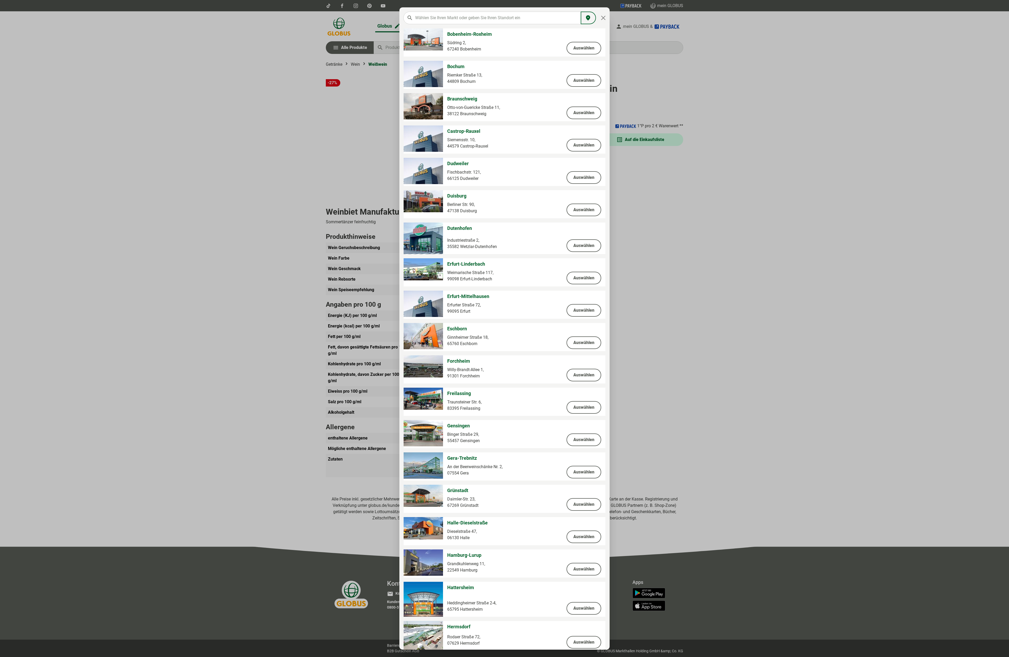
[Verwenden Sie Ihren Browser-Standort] (588, 18)
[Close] (603, 17)
